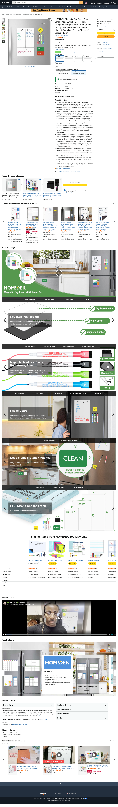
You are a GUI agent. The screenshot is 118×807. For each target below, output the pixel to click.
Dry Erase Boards (37, 14)
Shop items (75, 52)
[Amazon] (6, 2)
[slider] (56, 634)
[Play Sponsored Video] (59, 755)
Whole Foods (61, 7)
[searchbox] (47, 2)
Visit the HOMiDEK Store (61, 35)
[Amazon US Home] (43, 794)
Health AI (9, 7)
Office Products (5, 14)
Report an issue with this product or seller (68, 171)
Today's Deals (71, 7)
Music (107, 7)
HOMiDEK (105, 42)
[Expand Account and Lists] (101, 3)
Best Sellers (36, 7)
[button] (3, 7)
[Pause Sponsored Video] (37, 758)
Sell (90, 7)
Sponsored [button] (4, 743)
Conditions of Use (37, 798)
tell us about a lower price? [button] (20, 724)
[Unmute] (115, 634)
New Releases (45, 7)
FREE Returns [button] (59, 49)
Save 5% (57, 52)
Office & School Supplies (15, 14)
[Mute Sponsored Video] (37, 762)
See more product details (63, 168)
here (39, 715)
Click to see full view (29, 66)
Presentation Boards (27, 14)
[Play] (3, 634)
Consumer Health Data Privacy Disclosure (61, 798)
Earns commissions (24, 602)
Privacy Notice (46, 798)
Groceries (53, 7)
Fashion (95, 7)
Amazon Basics (27, 7)
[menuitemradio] (112, 634)
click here (44, 719)
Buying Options (34, 563)
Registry (101, 7)
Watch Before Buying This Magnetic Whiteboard (20, 604)
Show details (69, 192)
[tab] (30, 299)
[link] (32, 185)
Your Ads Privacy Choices (78, 798)
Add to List (101, 56)
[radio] (3, 20)
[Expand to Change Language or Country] (63, 793)
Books (78, 7)
